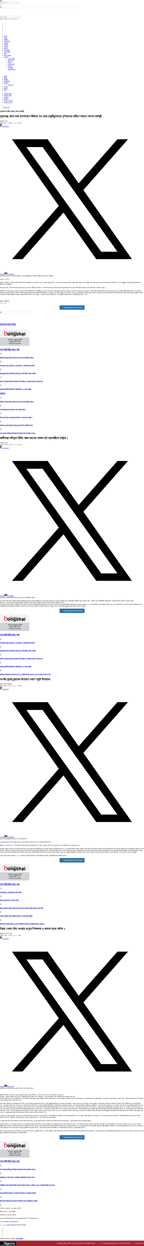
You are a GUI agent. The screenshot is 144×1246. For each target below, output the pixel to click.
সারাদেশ (6, 43)
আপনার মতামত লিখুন (8, 324)
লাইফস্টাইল (7, 50)
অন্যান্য (6, 57)
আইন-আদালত (7, 55)
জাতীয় (5, 38)
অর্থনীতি (6, 45)
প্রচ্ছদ (5, 76)
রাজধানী (10, 66)
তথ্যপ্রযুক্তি (7, 52)
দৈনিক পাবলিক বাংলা (12, 1225)
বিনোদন (6, 48)
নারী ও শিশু (10, 61)
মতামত (9, 62)
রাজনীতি (6, 39)
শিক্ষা (5, 53)
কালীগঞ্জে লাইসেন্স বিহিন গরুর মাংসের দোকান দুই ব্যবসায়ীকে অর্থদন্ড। (60, 1243)
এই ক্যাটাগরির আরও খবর (9, 349)
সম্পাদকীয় (10, 68)
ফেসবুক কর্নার (11, 64)
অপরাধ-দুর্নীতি (11, 59)
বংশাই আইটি (19, 1238)
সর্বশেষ (5, 36)
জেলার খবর (10, 85)
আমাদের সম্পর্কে (8, 93)
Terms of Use (8, 102)
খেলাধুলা (6, 46)
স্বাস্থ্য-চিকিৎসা (11, 69)
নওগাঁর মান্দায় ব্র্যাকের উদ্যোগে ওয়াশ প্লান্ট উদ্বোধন (99, 1243)
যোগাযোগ (6, 97)
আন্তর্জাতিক (7, 41)
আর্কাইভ (6, 99)
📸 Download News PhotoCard (72, 307)
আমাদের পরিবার (7, 95)
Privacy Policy (8, 100)
